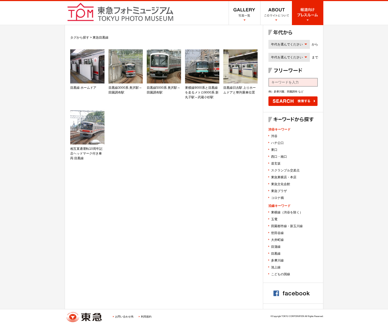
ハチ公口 (277, 143)
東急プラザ (279, 191)
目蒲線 (276, 247)
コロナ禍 (277, 198)
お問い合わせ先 (124, 316)
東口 (274, 150)
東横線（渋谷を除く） (287, 212)
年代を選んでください (287, 44)
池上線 (276, 267)
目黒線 (276, 253)
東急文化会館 (280, 184)
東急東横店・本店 (283, 177)
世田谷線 (277, 233)
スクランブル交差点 (285, 170)
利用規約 (146, 316)
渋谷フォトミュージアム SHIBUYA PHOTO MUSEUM (120, 12)
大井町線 (277, 240)
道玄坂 (276, 163)
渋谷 (274, 136)
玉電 (274, 219)
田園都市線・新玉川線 (287, 226)
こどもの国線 (280, 274)
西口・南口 (279, 156)
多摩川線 (277, 260)
